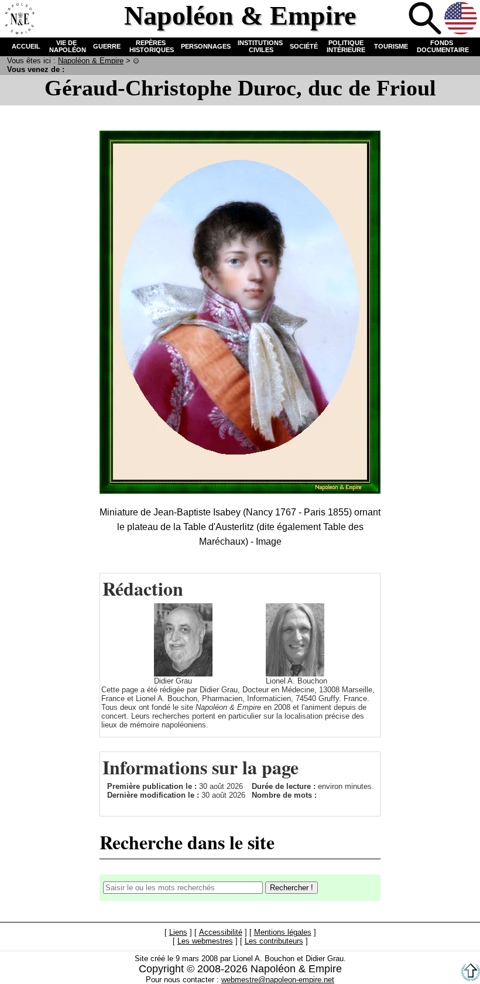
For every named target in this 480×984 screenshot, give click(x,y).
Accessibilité (220, 932)
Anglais (460, 18)
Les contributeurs (274, 941)
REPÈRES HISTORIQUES (151, 46)
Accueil (18, 18)
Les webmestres (205, 941)
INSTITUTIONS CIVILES (260, 46)
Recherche (425, 18)
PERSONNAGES (206, 46)
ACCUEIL (26, 46)
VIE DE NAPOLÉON (66, 46)
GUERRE (107, 46)
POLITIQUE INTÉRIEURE (346, 46)
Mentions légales (282, 932)
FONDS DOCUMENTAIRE (442, 46)
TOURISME (391, 46)
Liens (178, 932)
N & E (91, 60)
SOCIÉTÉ (304, 46)
